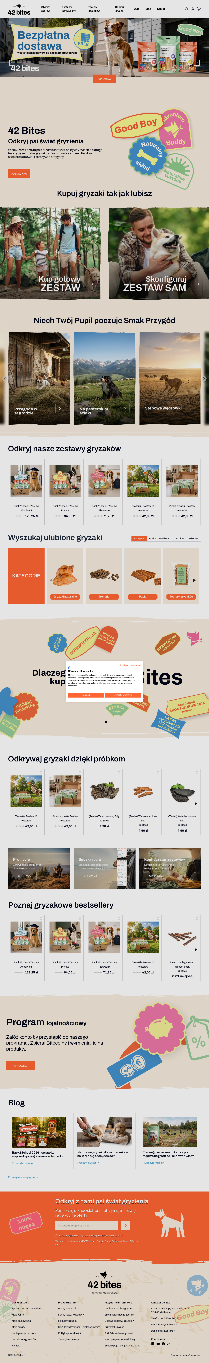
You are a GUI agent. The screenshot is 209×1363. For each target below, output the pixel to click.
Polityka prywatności (130, 665)
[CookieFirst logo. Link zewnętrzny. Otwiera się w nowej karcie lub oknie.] (69, 667)
